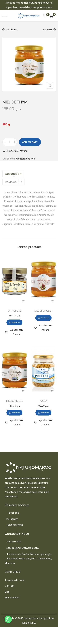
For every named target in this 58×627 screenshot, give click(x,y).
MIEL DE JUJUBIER (43, 310)
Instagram (12, 519)
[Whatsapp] (8, 619)
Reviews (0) (13, 182)
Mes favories (12, 597)
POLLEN (43, 401)
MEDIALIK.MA (29, 623)
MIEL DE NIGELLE (14, 401)
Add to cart (30, 142)
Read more (45, 318)
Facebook (13, 512)
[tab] (29, 174)
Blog (7, 591)
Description (13, 174)
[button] (14, 151)
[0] (45, 16)
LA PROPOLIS (14, 310)
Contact (9, 586)
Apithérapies (23, 158)
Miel (33, 158)
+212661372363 (14, 525)
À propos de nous (14, 580)
